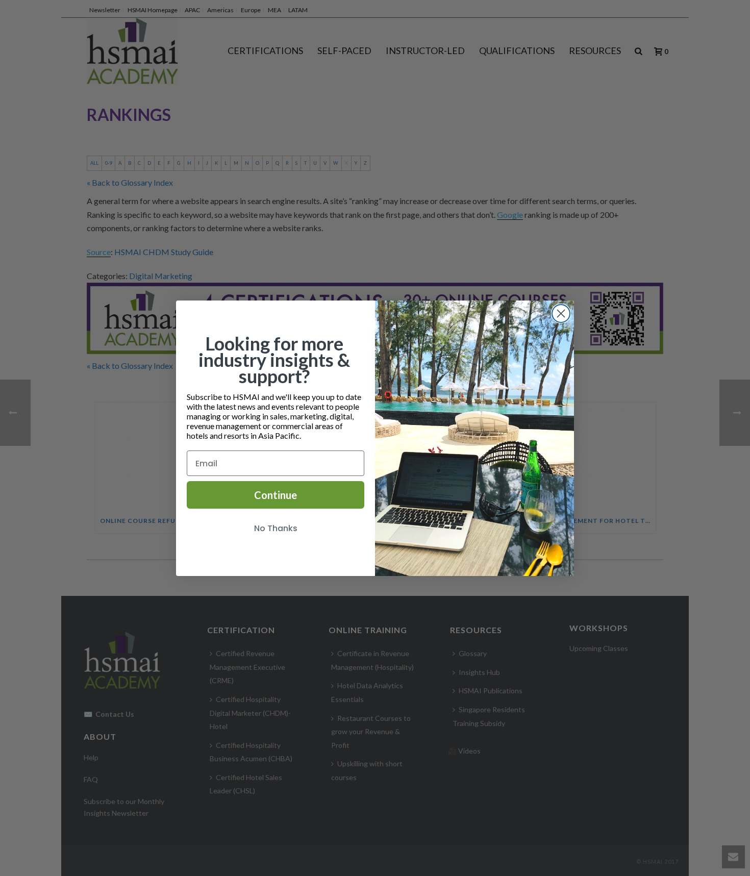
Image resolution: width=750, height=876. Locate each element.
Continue (275, 495)
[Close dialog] (561, 313)
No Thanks (275, 528)
